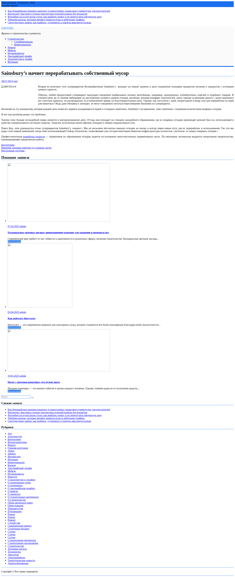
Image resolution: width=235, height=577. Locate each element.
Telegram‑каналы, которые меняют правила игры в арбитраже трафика (46, 19)
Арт (10, 433)
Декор (11, 450)
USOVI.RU (7, 28)
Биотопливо (8, 145)
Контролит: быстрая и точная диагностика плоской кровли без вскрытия (47, 13)
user (15, 81)
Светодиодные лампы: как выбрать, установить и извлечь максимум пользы (49, 22)
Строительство (16, 38)
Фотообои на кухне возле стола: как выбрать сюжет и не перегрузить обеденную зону (55, 16)
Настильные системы (13, 150)
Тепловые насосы (17, 549)
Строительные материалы (22, 540)
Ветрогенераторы (17, 442)
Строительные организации (23, 543)
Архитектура (15, 436)
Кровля (12, 465)
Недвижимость (16, 53)
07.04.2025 (14, 226)
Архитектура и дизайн (20, 59)
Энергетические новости (21, 560)
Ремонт (12, 47)
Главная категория (18, 448)
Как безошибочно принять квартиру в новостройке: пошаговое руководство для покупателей (59, 11)
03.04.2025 (14, 312)
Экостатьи (13, 554)
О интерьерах (15, 485)
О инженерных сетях (19, 482)
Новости (12, 476)
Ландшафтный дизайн (20, 56)
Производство (15, 508)
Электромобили (16, 557)
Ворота (12, 445)
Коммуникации (22, 44)
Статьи (11, 531)
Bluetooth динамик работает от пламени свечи (26, 147)
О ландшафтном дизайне (21, 488)
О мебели (13, 491)
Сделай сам (14, 523)
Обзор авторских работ (20, 502)
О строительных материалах (23, 497)
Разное (11, 514)
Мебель (12, 50)
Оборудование (16, 505)
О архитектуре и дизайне (21, 479)
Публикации (15, 511)
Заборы (12, 453)
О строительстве (17, 500)
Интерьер (13, 62)
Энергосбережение (18, 563)
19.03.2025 (14, 376)
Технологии (14, 551)
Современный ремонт (20, 525)
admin (23, 226)
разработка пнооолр (34, 136)
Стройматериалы (23, 41)
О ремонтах (14, 494)
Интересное (14, 456)
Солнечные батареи (18, 528)
